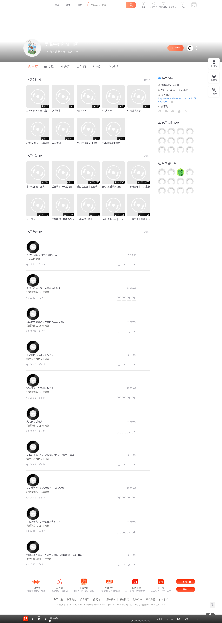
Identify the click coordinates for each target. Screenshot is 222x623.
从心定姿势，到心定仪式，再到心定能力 (46, 488)
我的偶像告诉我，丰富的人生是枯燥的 (45, 321)
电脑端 (184, 589)
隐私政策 (137, 599)
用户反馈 (111, 599)
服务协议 (124, 599)
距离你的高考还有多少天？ (40, 355)
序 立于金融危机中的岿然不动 (41, 255)
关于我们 (58, 599)
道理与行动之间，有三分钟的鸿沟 (43, 288)
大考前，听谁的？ (35, 421)
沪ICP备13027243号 (131, 604)
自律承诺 (163, 599)
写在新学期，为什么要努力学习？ (43, 521)
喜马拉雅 (35, 5)
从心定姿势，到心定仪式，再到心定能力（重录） (51, 454)
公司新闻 (84, 599)
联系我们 (71, 599)
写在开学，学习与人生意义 (40, 388)
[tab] (32, 66)
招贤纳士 (97, 599)
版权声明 (150, 599)
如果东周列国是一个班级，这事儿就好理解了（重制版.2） (55, 554)
